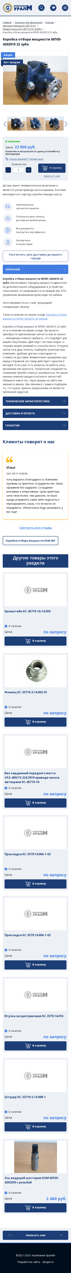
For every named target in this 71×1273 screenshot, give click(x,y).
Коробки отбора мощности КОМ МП (30, 540)
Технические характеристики (27, 401)
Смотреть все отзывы (35, 528)
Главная (7, 22)
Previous (5, 124)
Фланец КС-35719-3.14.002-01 (26, 692)
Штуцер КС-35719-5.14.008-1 (25, 1097)
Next (66, 124)
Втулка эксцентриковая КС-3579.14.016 (34, 1016)
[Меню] (65, 8)
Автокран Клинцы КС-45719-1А (19, 25)
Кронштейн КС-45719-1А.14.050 (27, 611)
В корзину (55, 167)
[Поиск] (41, 8)
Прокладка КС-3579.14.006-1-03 (28, 935)
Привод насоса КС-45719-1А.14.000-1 (22, 29)
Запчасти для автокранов (28, 22)
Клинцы (50, 22)
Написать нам (35, 1235)
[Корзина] (53, 8)
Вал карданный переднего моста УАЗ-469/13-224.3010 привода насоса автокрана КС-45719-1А (32, 777)
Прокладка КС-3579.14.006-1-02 (28, 854)
